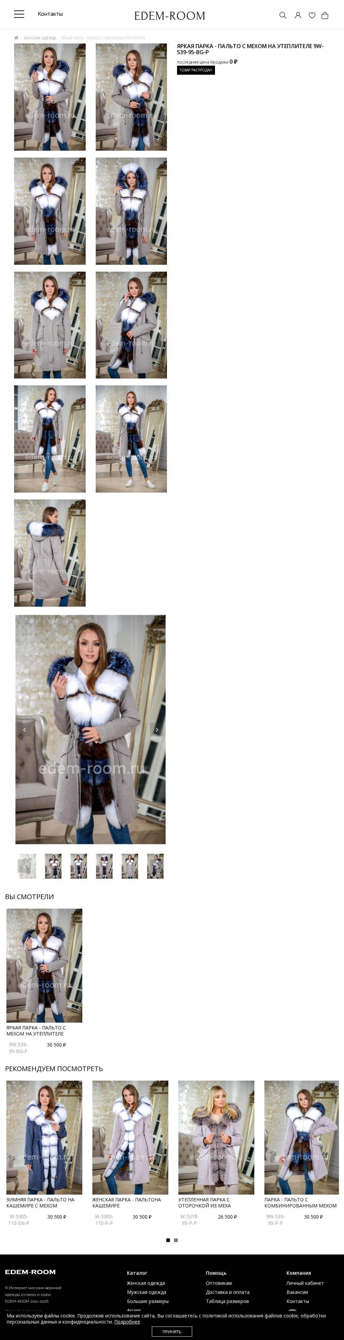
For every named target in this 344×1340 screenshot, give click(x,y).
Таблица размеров (227, 1301)
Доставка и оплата (228, 1292)
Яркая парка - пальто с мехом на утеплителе (36, 1030)
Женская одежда (40, 38)
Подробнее (127, 1321)
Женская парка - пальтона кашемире (126, 1202)
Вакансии (297, 1292)
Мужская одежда (146, 1292)
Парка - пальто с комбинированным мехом (300, 1202)
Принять (172, 1332)
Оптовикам (219, 1283)
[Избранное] (308, 16)
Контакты (298, 1301)
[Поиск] (280, 16)
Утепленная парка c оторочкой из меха (204, 1202)
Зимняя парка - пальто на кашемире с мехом (40, 1202)
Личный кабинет (305, 1283)
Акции (133, 1310)
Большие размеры (148, 1301)
